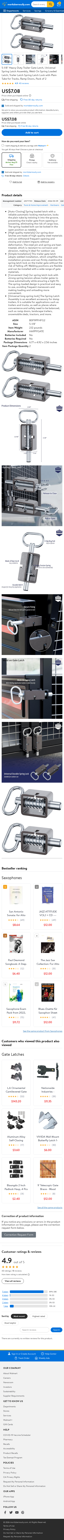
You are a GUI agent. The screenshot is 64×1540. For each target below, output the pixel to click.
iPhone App (8, 1496)
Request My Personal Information (18, 1481)
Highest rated (38, 1316)
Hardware (54, 205)
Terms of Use (9, 1467)
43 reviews (24, 83)
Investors (7, 1386)
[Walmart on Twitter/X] (11, 1513)
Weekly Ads (44, 1358)
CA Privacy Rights (11, 1477)
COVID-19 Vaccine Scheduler (17, 1434)
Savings (37, 10)
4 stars (5, 1295)
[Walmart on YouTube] (17, 1513)
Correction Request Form (18, 1234)
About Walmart (10, 1373)
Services (27, 10)
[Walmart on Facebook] (5, 1513)
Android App (9, 1501)
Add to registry (48, 182)
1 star (6, 1306)
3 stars (5, 1299)
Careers (7, 1377)
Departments (13, 10)
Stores (6, 1410)
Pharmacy (8, 1439)
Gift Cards (8, 1424)
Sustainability (9, 1391)
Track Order (24, 1358)
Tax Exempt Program (12, 1457)
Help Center (50, 1353)
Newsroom (8, 1382)
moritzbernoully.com (33, 105)
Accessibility (9, 1448)
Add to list (17, 182)
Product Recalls (10, 1453)
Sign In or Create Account (24, 1353)
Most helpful (10, 1322)
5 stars (5, 1291)
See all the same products (49, 1207)
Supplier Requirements (13, 1395)
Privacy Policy (9, 1472)
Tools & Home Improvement (36, 205)
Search (56, 1329)
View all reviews (13, 1281)
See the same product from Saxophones (42, 1031)
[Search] (50, 4)
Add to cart (32, 132)
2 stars (5, 1302)
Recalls (6, 1444)
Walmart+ (7, 1419)
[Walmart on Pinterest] (23, 1513)
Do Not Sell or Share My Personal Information (24, 1486)
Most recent (19, 1316)
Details (26, 176)
